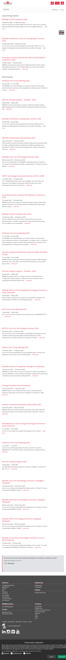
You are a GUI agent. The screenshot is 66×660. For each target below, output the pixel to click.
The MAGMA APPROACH (8, 585)
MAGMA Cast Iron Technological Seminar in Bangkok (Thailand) (23, 482)
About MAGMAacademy (7, 606)
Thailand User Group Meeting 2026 (16, 81)
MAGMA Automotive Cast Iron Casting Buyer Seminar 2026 (23, 39)
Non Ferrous (5, 593)
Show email (11, 563)
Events (62, 10)
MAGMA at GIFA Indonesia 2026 (14, 19)
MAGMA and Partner (7, 612)
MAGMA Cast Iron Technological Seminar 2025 (20, 157)
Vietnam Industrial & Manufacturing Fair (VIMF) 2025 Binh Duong (25, 253)
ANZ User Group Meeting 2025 (14, 309)
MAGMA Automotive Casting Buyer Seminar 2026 (21, 119)
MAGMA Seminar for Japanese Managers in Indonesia (23, 366)
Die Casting (5, 592)
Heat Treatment (5, 600)
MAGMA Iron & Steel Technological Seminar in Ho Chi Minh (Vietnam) (23, 539)
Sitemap (25, 621)
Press (36, 615)
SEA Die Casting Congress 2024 (14, 461)
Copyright (4, 621)
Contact (30, 621)
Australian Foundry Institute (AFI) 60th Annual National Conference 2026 (23, 58)
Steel (3, 590)
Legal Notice (19, 621)
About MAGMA (38, 606)
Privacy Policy (11, 621)
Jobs (36, 618)
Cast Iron (4, 588)
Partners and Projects (40, 611)
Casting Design (5, 597)
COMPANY (55, 10)
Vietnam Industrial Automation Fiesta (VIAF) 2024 (21, 404)
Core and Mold (5, 595)
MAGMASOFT (5, 587)
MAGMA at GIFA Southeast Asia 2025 (16, 214)
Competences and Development (42, 610)
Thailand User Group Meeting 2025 (16, 233)
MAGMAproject (38, 585)
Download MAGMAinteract (14, 626)
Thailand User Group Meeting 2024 (16, 442)
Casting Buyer (38, 587)
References (37, 613)
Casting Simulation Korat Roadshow (16, 385)
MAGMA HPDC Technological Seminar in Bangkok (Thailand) (21, 520)
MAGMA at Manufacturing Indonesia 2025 (18, 138)
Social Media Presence (7, 613)
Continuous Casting (6, 598)
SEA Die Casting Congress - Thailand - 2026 (19, 100)
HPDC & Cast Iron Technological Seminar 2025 (20, 328)
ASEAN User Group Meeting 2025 (15, 347)
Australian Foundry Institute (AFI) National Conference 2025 (23, 196)
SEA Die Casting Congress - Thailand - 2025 (19, 271)
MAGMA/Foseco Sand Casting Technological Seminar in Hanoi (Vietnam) (24, 424)
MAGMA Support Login (40, 592)
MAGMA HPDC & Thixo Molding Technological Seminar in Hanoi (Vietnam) (24, 291)
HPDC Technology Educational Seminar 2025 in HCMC (23, 176)
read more (25, 69)
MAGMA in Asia (38, 608)
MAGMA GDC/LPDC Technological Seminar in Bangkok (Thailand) (23, 501)
